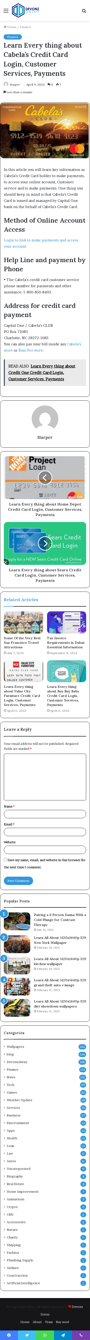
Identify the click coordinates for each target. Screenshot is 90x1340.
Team (49, 1322)
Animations (15, 1199)
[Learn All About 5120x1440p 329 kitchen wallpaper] (17, 965)
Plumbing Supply (20, 1260)
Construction (17, 1275)
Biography (15, 1176)
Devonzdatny (17, 1062)
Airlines (13, 1268)
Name (9, 806)
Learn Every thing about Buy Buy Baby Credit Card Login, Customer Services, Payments (63, 696)
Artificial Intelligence (23, 1283)
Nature (12, 1230)
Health (12, 1138)
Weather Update (19, 1100)
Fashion (13, 1252)
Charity (12, 1237)
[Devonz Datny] (26, 10)
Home (11, 27)
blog (10, 1054)
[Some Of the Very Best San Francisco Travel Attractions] (23, 622)
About (37, 1322)
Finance (25, 27)
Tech (10, 1085)
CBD (10, 1214)
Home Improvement (23, 1191)
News (11, 1077)
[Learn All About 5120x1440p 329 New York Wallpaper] (17, 944)
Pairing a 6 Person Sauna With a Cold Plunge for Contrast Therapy (60, 920)
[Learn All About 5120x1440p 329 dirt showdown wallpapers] (17, 1008)
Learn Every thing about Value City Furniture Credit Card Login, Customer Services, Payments (22, 696)
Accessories (16, 1222)
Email (9, 824)
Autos (11, 1161)
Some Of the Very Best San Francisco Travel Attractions (22, 642)
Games (12, 1092)
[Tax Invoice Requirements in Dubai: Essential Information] (66, 622)
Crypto (12, 1207)
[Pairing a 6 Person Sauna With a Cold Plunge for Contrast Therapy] (17, 921)
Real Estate (15, 1184)
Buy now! (63, 1322)
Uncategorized (18, 1169)
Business (14, 1115)
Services (13, 1108)
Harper (15, 84)
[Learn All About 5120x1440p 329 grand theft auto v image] (17, 987)
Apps (11, 1130)
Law (10, 1153)
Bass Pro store (30, 350)
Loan (10, 1146)
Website (10, 842)
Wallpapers (15, 1046)
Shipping (14, 1245)
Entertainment (18, 1123)
